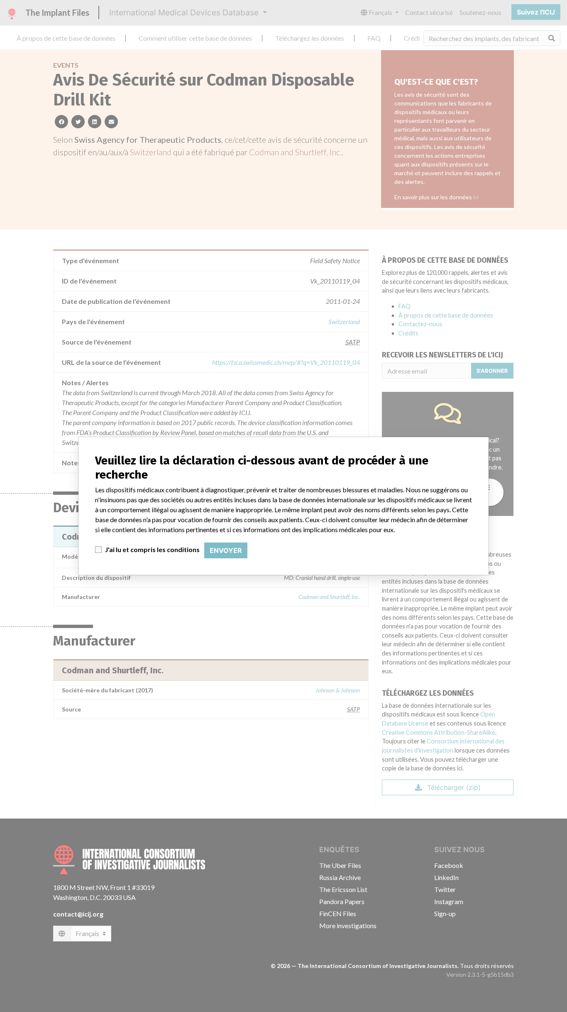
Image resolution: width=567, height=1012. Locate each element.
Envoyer (226, 550)
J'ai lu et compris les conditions (152, 549)
